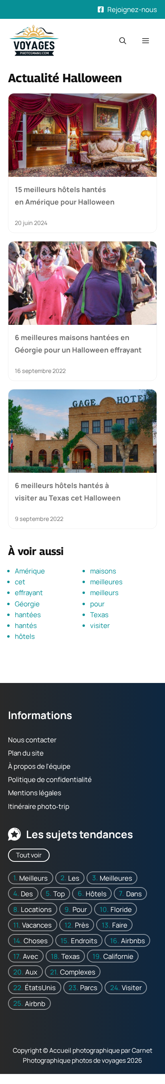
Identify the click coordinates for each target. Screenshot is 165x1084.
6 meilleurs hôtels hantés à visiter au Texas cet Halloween (68, 491)
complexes (77, 972)
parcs (88, 987)
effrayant (29, 592)
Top (59, 893)
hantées (28, 614)
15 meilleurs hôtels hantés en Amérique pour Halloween (65, 195)
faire (119, 924)
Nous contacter (32, 739)
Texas (99, 614)
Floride (121, 909)
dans (134, 893)
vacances (37, 924)
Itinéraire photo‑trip (38, 805)
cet (20, 581)
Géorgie (27, 603)
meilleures (106, 581)
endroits (84, 940)
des (27, 893)
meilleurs (104, 592)
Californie (118, 956)
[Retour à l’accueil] (34, 40)
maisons (103, 570)
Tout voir (29, 855)
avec (30, 956)
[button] (122, 41)
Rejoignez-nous (132, 9)
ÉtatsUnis (40, 987)
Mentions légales (34, 792)
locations (36, 909)
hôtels (25, 636)
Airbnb (35, 1003)
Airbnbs (133, 940)
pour (97, 603)
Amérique (30, 570)
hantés (26, 625)
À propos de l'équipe (39, 766)
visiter (100, 625)
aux (31, 972)
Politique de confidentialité (50, 779)
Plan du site (26, 753)
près (82, 924)
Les (73, 877)
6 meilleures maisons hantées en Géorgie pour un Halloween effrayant (78, 343)
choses (36, 940)
